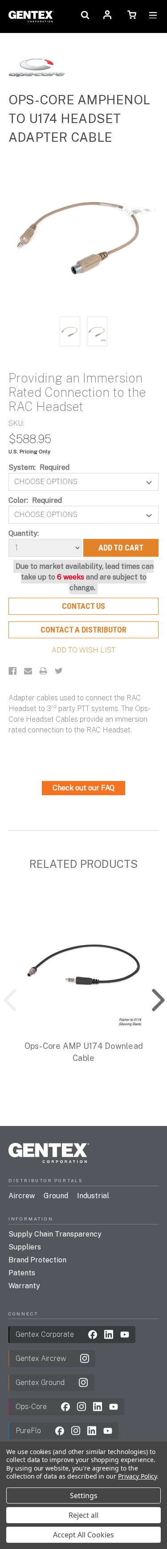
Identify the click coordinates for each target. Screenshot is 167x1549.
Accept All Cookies (83, 1535)
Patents (21, 1273)
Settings (84, 1495)
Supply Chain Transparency (55, 1234)
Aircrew (21, 1196)
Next (152, 998)
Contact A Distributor (83, 629)
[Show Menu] (153, 16)
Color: (35, 500)
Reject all (83, 1515)
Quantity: (23, 533)
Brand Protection (37, 1260)
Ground (56, 1196)
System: (39, 467)
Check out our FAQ (83, 788)
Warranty (24, 1286)
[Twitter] (59, 671)
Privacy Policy (137, 1476)
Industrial (93, 1196)
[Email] (28, 671)
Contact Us (83, 606)
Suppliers (24, 1247)
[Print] (43, 671)
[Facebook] (12, 671)
